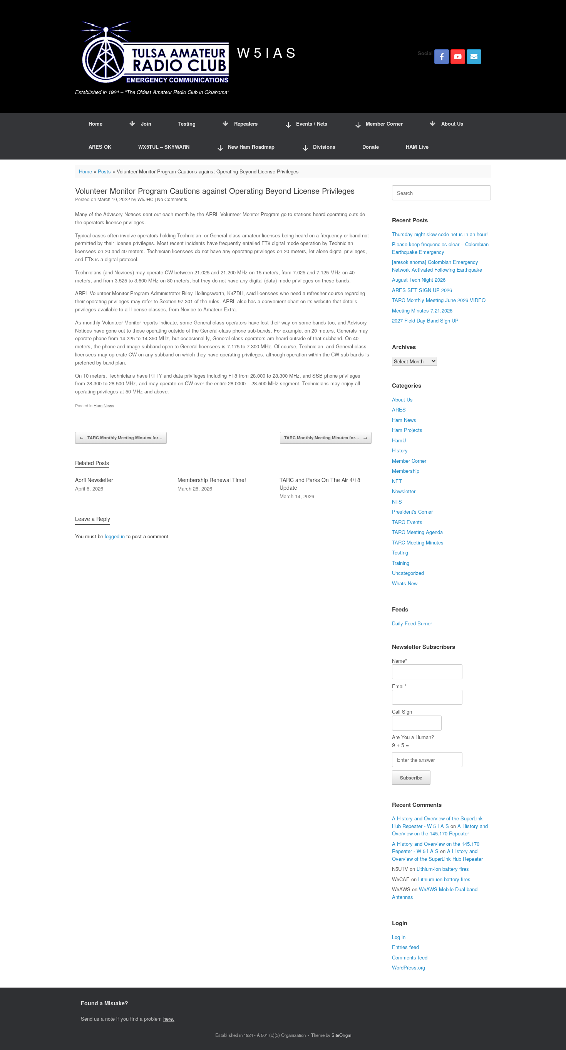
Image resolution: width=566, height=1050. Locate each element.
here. (168, 1018)
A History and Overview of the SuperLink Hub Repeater (437, 854)
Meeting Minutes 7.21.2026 (422, 310)
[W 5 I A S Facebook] (441, 56)
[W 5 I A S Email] (474, 56)
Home (95, 123)
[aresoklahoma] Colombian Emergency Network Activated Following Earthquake (437, 265)
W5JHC (145, 199)
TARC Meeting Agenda (417, 532)
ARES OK (100, 146)
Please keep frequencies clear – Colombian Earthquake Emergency (440, 247)
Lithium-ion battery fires (443, 868)
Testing (187, 123)
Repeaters (246, 123)
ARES (399, 409)
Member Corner (409, 460)
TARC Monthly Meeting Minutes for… (120, 437)
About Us (452, 123)
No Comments (172, 199)
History (400, 450)
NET (397, 481)
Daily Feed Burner (412, 623)
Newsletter (403, 491)
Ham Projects (407, 429)
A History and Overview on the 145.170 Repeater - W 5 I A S (435, 847)
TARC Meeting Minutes (418, 542)
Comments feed (409, 957)
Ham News (104, 405)
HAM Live (417, 146)
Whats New (404, 583)
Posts (104, 171)
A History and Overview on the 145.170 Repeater (440, 829)
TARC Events (407, 522)
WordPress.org (408, 967)
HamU (399, 440)
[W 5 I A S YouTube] (457, 56)
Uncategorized (408, 572)
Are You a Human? (413, 741)
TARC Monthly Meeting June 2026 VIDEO (439, 300)
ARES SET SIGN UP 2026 (422, 290)
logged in (115, 536)
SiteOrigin (341, 1035)
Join (146, 123)
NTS (397, 501)
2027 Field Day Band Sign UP (425, 320)
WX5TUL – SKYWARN (163, 146)
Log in (398, 937)
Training (400, 562)
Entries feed (405, 947)
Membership (405, 470)
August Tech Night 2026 (418, 279)
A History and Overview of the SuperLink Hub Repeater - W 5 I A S (437, 822)
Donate (370, 146)
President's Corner (412, 511)
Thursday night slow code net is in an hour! (440, 234)
